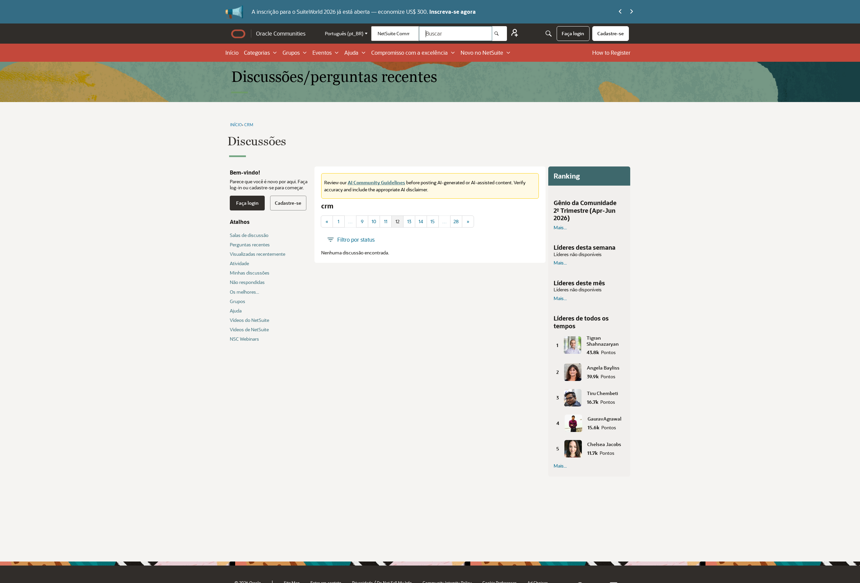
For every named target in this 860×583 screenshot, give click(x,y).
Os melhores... (244, 292)
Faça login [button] (247, 203)
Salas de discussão (249, 235)
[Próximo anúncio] (631, 11)
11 (385, 221)
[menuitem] (573, 33)
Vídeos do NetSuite (249, 320)
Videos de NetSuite (249, 329)
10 (374, 221)
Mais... (560, 228)
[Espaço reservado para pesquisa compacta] (548, 34)
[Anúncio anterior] (620, 11)
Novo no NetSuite (482, 52)
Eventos (322, 52)
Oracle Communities (280, 33)
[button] (589, 344)
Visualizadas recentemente (257, 254)
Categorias (257, 52)
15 (432, 221)
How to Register (611, 52)
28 (456, 221)
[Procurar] (499, 33)
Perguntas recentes (250, 244)
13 (409, 221)
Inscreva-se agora (452, 11)
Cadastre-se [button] (288, 203)
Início (232, 52)
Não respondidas (247, 282)
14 (421, 221)
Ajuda (351, 52)
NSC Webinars (244, 339)
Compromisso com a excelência (409, 52)
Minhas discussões (249, 273)
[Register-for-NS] (515, 34)
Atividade (239, 263)
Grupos (291, 52)
